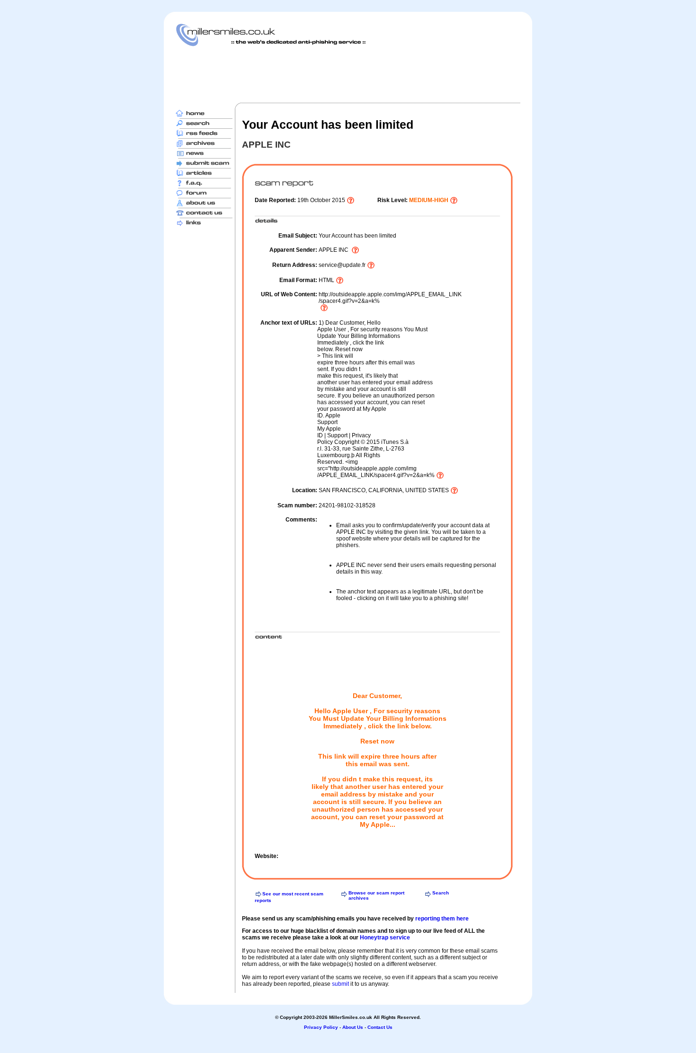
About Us (352, 1027)
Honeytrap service (385, 937)
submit (340, 984)
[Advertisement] (348, 74)
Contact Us (380, 1027)
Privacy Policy (321, 1027)
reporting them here (442, 918)
